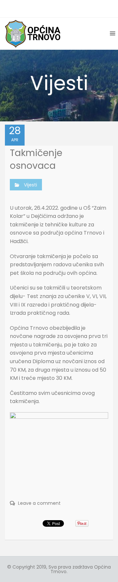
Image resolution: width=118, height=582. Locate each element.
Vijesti (30, 185)
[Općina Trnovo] (33, 33)
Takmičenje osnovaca (36, 159)
